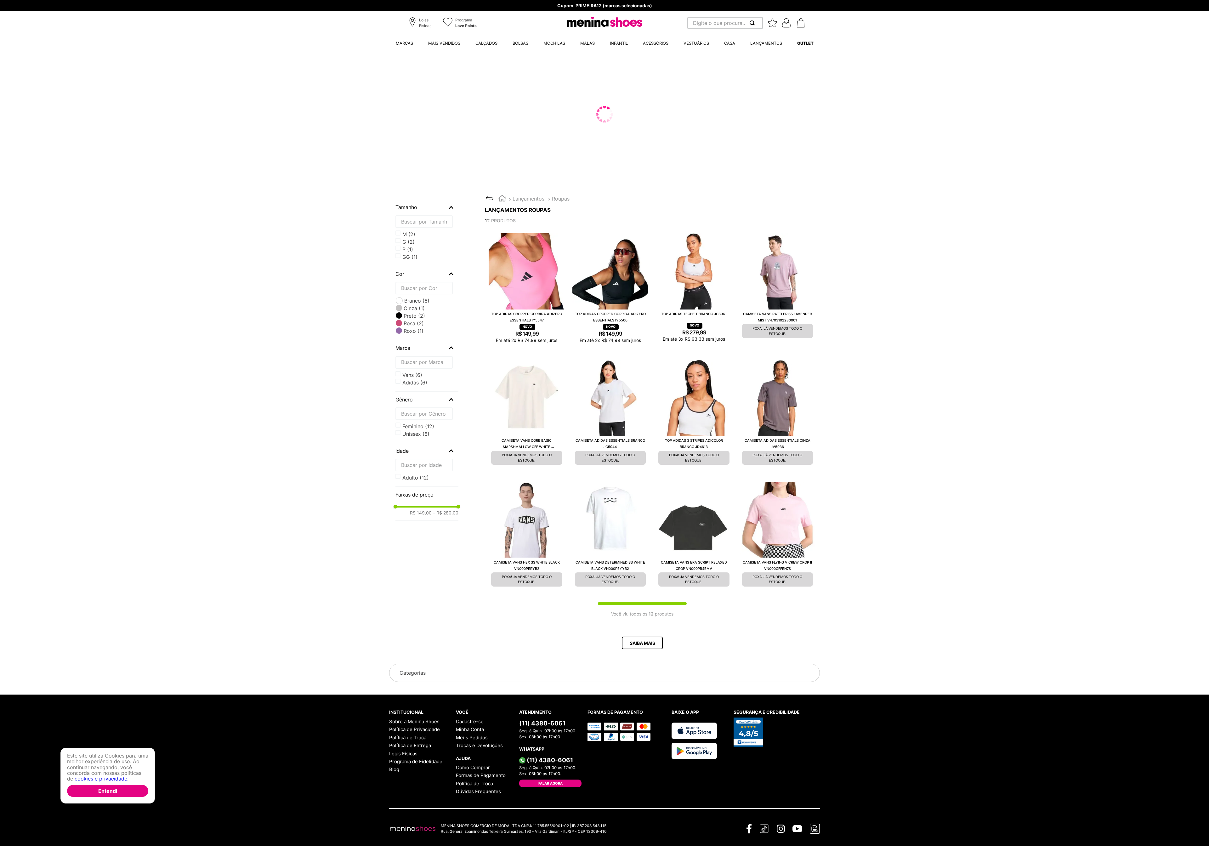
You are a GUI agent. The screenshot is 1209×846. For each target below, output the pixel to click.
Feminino (418, 426)
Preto (414, 316)
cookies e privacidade (101, 779)
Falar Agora (550, 785)
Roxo (413, 331)
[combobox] (725, 23)
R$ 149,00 (421, 512)
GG (409, 242)
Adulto (415, 477)
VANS (412, 375)
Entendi (107, 791)
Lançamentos (528, 199)
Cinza (414, 308)
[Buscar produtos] (753, 23)
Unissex (415, 434)
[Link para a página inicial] (502, 199)
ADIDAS (414, 382)
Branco (416, 301)
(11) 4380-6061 (542, 725)
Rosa (414, 323)
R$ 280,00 (445, 512)
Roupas (561, 199)
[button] (421, 23)
